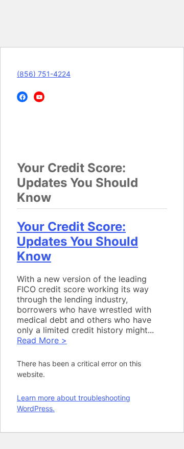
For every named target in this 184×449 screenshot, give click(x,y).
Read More (42, 340)
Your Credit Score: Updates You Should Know (77, 241)
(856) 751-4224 (44, 73)
